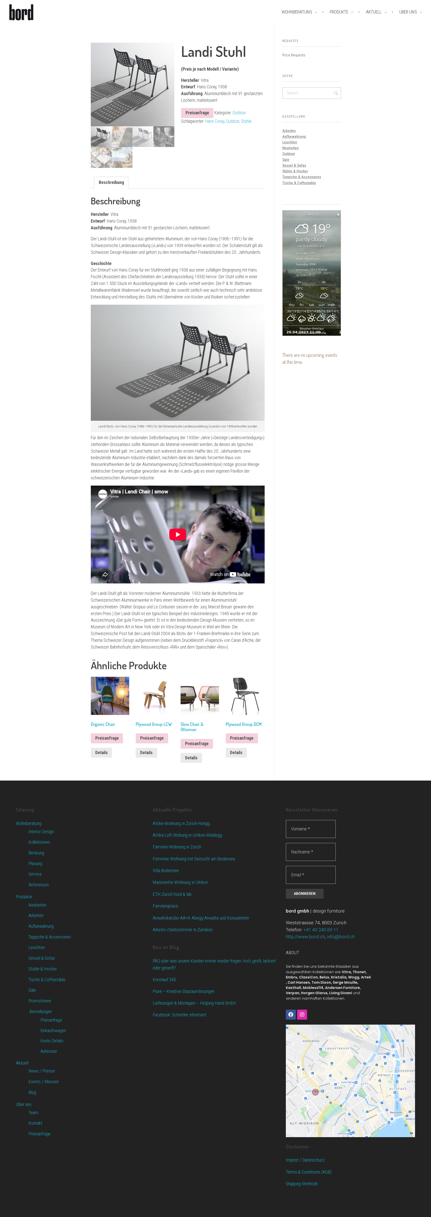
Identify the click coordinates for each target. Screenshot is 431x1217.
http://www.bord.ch (305, 937)
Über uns (23, 1104)
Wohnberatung (28, 823)
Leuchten (289, 142)
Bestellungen (40, 1011)
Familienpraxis (165, 906)
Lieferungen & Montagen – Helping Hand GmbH (194, 1003)
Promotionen (39, 1001)
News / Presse (41, 1071)
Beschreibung (111, 182)
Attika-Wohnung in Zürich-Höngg (181, 823)
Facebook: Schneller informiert (179, 1015)
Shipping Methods (302, 1184)
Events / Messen (43, 1081)
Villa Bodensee (166, 870)
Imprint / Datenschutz (305, 1160)
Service (35, 874)
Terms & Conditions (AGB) (308, 1172)
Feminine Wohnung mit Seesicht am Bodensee (194, 859)
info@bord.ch (341, 937)
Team (33, 1112)
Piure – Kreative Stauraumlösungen (184, 991)
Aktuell (22, 1063)
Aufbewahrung (294, 136)
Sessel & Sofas (294, 165)
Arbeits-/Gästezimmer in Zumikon (183, 930)
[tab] (111, 182)
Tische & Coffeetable (299, 183)
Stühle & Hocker (295, 171)
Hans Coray (214, 121)
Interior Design (41, 831)
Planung (35, 863)
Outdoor (239, 112)
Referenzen (38, 885)
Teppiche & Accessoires (301, 177)
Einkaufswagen (53, 1030)
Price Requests (293, 55)
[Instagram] (302, 1015)
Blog (32, 1092)
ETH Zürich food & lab (172, 894)
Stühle (246, 121)
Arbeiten (289, 131)
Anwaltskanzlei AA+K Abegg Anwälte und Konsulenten (201, 918)
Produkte (24, 897)
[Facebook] (291, 1015)
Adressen (48, 1051)
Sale (285, 159)
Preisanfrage (197, 112)
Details (101, 752)
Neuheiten (290, 148)
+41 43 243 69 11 (320, 930)
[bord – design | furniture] (30, 12)
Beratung (36, 853)
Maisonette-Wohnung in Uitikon (180, 882)
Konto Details (51, 1040)
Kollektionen (39, 842)
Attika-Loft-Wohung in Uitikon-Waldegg (187, 835)
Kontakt (35, 1123)
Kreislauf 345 (164, 979)
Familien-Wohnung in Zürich (177, 847)
